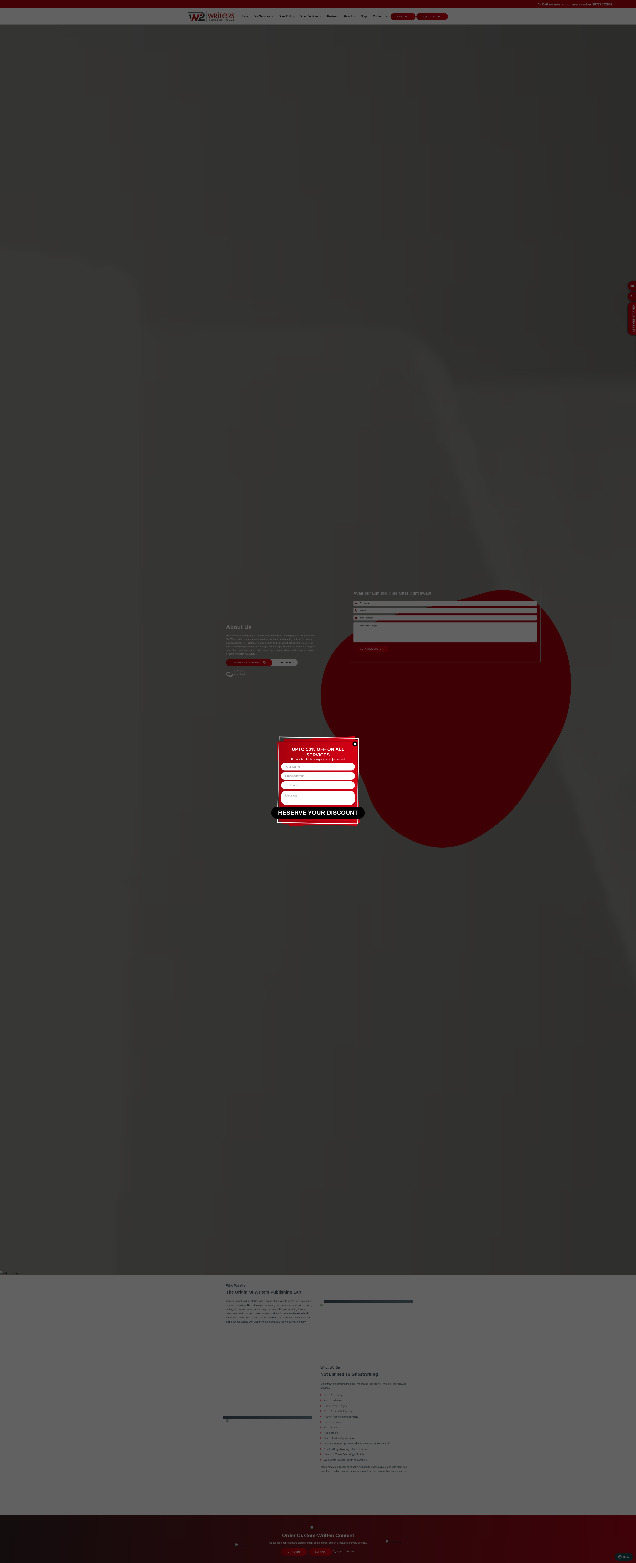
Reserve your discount (318, 812)
